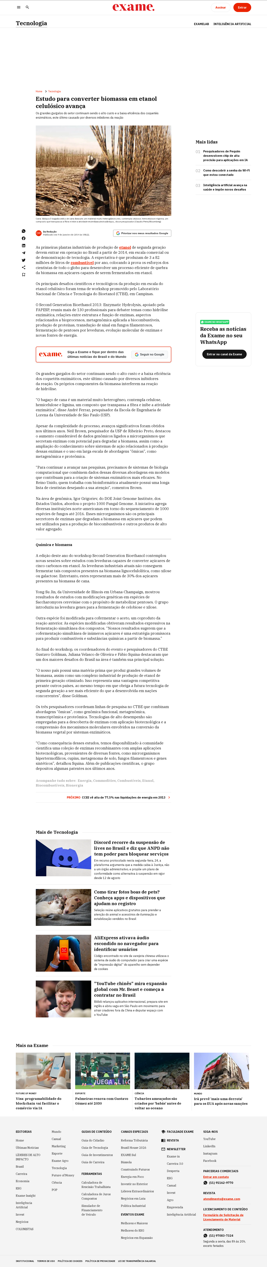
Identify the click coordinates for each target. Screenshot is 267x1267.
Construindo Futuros (135, 1169)
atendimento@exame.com (221, 1199)
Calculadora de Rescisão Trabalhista (96, 1185)
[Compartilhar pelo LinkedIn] (23, 245)
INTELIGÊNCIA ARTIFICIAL (232, 24)
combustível (82, 262)
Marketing (59, 1146)
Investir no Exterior (134, 1184)
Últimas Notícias (27, 1147)
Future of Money (63, 1175)
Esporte (57, 1153)
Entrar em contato (216, 1177)
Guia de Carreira (93, 1162)
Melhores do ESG (132, 1230)
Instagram (210, 1153)
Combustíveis (129, 781)
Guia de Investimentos (97, 1155)
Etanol (147, 781)
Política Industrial (133, 1206)
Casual (56, 1139)
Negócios (22, 1222)
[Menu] (19, 7)
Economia (22, 1181)
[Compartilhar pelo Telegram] (23, 253)
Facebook (209, 1161)
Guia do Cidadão (93, 1140)
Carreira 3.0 (175, 1163)
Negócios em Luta (133, 1198)
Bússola (126, 1162)
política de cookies (70, 1261)
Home (39, 91)
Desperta (173, 1171)
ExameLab (201, 24)
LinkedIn (209, 1146)
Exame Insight (26, 1195)
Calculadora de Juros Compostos (96, 1196)
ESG (18, 1188)
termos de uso (46, 1261)
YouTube (209, 1139)
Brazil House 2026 (133, 1147)
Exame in (173, 1156)
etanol (125, 247)
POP (54, 1190)
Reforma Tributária (134, 1140)
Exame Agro (60, 1161)
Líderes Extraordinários (137, 1191)
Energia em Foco (132, 1177)
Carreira (21, 1174)
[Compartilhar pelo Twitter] (23, 260)
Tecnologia (31, 23)
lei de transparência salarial (137, 1261)
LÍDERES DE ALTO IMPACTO (28, 1157)
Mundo (56, 1131)
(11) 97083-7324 (221, 1235)
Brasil (20, 1166)
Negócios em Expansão (137, 1238)
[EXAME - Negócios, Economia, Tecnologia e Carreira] (133, 7)
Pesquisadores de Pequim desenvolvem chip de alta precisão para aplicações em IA (225, 155)
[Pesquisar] (27, 7)
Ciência (57, 1182)
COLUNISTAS (24, 1229)
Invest (20, 1214)
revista (173, 1140)
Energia (85, 781)
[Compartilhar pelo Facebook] (23, 238)
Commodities (104, 781)
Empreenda (175, 1207)
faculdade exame (180, 1131)
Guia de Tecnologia (95, 1147)
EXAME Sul (128, 1155)
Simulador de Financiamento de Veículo (92, 1210)
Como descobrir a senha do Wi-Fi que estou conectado (226, 173)
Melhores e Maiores (134, 1223)
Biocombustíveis (50, 785)
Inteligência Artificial (24, 1205)
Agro (170, 1200)
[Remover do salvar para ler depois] (23, 274)
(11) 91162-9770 (221, 1183)
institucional (25, 1261)
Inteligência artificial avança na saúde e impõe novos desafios (225, 187)
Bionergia (74, 785)
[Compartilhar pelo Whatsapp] (23, 231)
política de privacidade (100, 1261)
